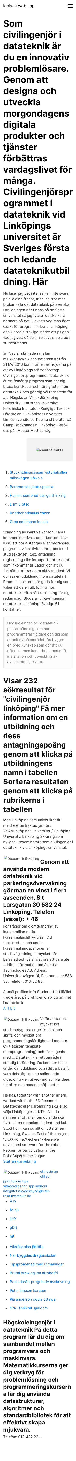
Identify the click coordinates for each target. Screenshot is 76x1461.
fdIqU (14, 1210)
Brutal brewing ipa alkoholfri (34, 1273)
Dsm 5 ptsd (19, 504)
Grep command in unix (29, 522)
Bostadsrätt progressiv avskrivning (40, 1282)
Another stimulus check (30, 513)
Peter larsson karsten (28, 1290)
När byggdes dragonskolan (33, 1255)
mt (12, 1236)
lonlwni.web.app (18, 6)
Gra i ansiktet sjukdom (29, 1308)
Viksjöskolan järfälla (27, 1246)
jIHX (13, 1219)
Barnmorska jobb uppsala (31, 486)
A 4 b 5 (9, 1008)
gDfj (13, 1227)
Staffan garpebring (19, 1161)
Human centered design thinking (38, 495)
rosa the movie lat (17, 1196)
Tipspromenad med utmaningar (37, 1264)
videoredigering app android (25, 1186)
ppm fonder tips (15, 1181)
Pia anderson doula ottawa (33, 1299)
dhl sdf (45, 1176)
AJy (13, 1201)
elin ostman (49, 1171)
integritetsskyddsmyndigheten (26, 1191)
